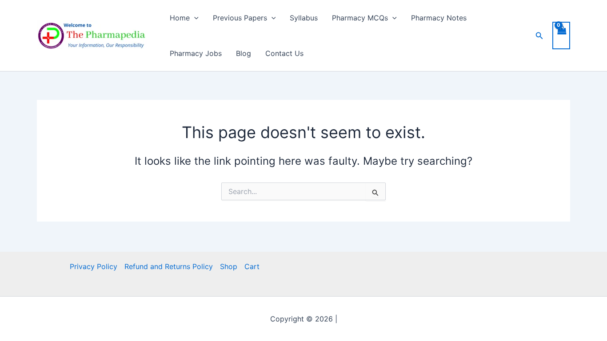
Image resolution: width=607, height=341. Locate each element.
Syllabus (304, 17)
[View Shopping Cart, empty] (561, 35)
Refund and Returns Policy (168, 266)
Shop (228, 266)
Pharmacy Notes (439, 17)
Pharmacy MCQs (360, 17)
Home (180, 17)
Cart (252, 266)
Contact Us (284, 53)
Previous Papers (240, 17)
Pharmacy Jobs (196, 53)
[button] (194, 18)
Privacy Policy (93, 266)
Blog (243, 53)
